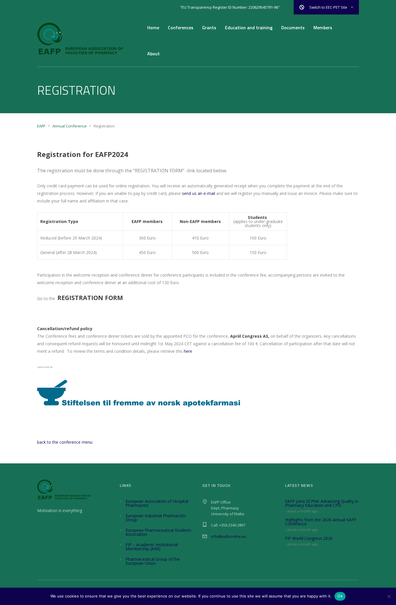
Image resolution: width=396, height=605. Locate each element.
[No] (389, 596)
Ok (340, 596)
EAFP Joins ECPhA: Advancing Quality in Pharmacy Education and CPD (321, 503)
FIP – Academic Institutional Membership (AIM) (152, 546)
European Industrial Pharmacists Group (156, 517)
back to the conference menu (64, 442)
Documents (293, 27)
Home (153, 27)
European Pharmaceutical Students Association (158, 532)
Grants (209, 27)
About (153, 53)
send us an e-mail (198, 193)
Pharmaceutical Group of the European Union (153, 561)
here (188, 351)
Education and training (249, 27)
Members (322, 27)
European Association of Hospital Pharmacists (157, 503)
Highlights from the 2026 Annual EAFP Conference (320, 522)
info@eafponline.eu (228, 536)
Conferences (180, 27)
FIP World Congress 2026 (309, 538)
